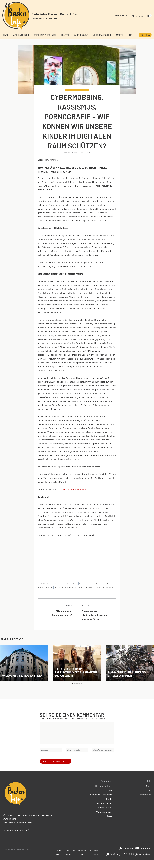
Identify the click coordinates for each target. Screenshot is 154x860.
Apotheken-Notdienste (45, 35)
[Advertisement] (77, 557)
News (5, 35)
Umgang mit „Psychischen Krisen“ (22, 675)
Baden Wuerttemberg (45, 583)
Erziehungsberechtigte (86, 583)
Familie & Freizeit (20, 35)
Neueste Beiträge (103, 786)
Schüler (98, 587)
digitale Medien (72, 583)
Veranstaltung (108, 587)
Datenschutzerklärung (88, 850)
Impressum (145, 794)
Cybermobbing (60, 583)
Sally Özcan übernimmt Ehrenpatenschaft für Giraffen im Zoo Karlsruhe (77, 672)
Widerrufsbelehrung (74, 854)
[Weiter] (150, 663)
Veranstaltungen (102, 35)
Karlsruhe (49, 587)
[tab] (72, 683)
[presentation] (24, 663)
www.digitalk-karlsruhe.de (73, 489)
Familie (98, 583)
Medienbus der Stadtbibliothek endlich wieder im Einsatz (94, 612)
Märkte (119, 35)
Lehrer (57, 587)
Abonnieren (121, 16)
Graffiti (65, 35)
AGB (57, 854)
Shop (129, 35)
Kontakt (147, 790)
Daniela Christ (72, 153)
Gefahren (107, 583)
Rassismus (89, 587)
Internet (41, 587)
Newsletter (70, 850)
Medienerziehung (67, 587)
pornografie (79, 587)
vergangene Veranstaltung (77, 90)
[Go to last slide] (4, 663)
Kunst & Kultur (81, 35)
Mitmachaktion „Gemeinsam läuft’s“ (61, 610)
